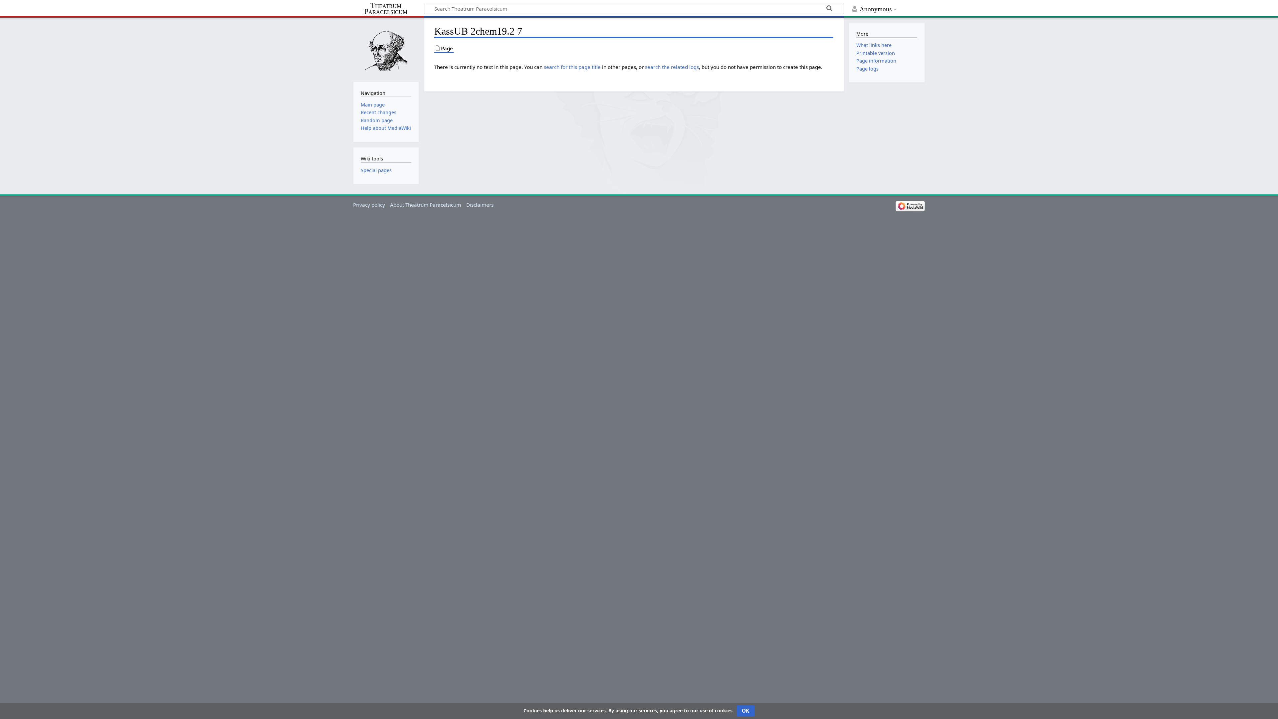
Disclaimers (480, 204)
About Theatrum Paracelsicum (425, 204)
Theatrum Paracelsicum (385, 9)
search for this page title (572, 67)
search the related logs (672, 67)
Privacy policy (369, 204)
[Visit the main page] (386, 49)
